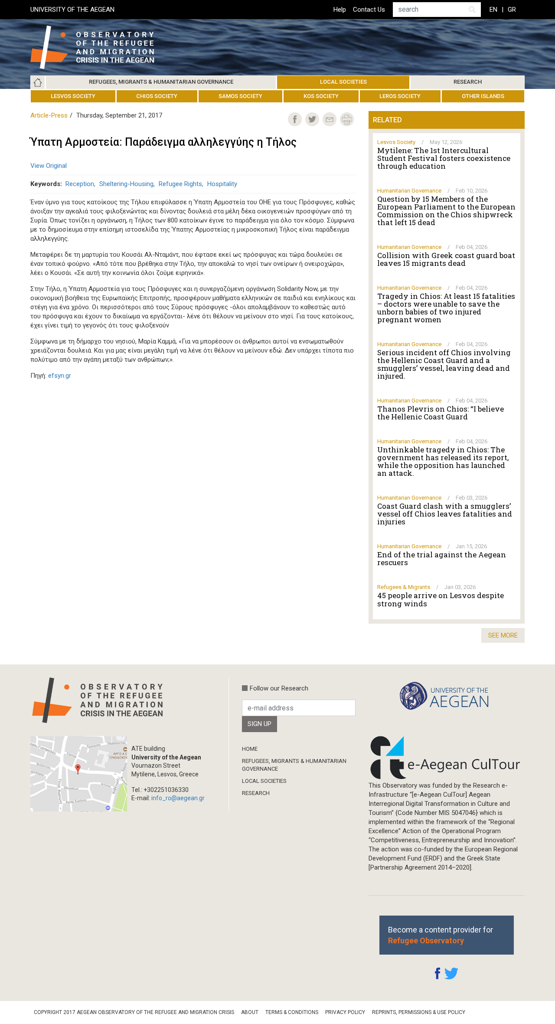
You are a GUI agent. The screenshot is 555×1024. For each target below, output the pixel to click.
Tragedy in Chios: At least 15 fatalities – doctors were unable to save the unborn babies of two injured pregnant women (446, 308)
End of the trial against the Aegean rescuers (441, 558)
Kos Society (321, 96)
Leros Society (400, 96)
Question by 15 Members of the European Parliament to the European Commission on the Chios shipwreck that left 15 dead (446, 210)
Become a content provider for (440, 935)
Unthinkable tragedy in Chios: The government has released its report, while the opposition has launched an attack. (443, 461)
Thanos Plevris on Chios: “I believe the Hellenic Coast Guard (440, 413)
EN (493, 9)
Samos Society (240, 96)
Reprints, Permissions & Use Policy (418, 1012)
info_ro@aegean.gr (178, 798)
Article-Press (49, 115)
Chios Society (156, 96)
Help (339, 9)
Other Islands (483, 96)
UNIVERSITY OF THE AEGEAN (72, 9)
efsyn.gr (59, 376)
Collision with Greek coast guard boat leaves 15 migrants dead (446, 259)
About (249, 1012)
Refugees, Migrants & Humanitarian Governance (161, 82)
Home (38, 82)
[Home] (99, 47)
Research (468, 82)
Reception (79, 184)
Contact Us (369, 9)
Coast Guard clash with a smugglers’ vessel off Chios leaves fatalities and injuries (444, 514)
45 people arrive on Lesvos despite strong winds (440, 599)
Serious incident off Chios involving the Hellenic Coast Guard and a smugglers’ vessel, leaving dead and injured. (444, 364)
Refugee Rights (180, 184)
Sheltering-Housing (126, 184)
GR (512, 9)
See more (503, 635)
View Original (48, 166)
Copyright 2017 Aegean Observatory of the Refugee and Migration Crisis (134, 1012)
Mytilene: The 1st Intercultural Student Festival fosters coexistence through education (443, 158)
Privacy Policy (345, 1012)
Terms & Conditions (291, 1012)
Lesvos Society (73, 96)
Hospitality (222, 184)
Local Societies (343, 82)
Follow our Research (279, 688)
